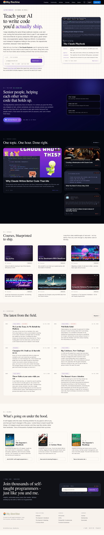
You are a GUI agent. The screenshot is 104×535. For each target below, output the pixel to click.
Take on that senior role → (79, 459)
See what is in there (29, 119)
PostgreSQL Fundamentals (65, 520)
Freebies (46, 2)
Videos (73, 2)
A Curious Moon (40, 522)
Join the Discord (12, 120)
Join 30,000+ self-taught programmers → (17, 459)
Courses (67, 2)
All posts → (96, 315)
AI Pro (60, 518)
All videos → (96, 142)
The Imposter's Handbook (42, 518)
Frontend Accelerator (63, 522)
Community (54, 2)
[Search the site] (84, 2)
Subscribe (97, 2)
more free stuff (12, 68)
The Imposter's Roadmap (42, 520)
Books (79, 2)
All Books (38, 515)
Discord (35, 68)
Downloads (84, 520)
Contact (83, 515)
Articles (61, 2)
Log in (89, 2)
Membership (84, 518)
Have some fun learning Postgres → (49, 459)
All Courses (61, 515)
